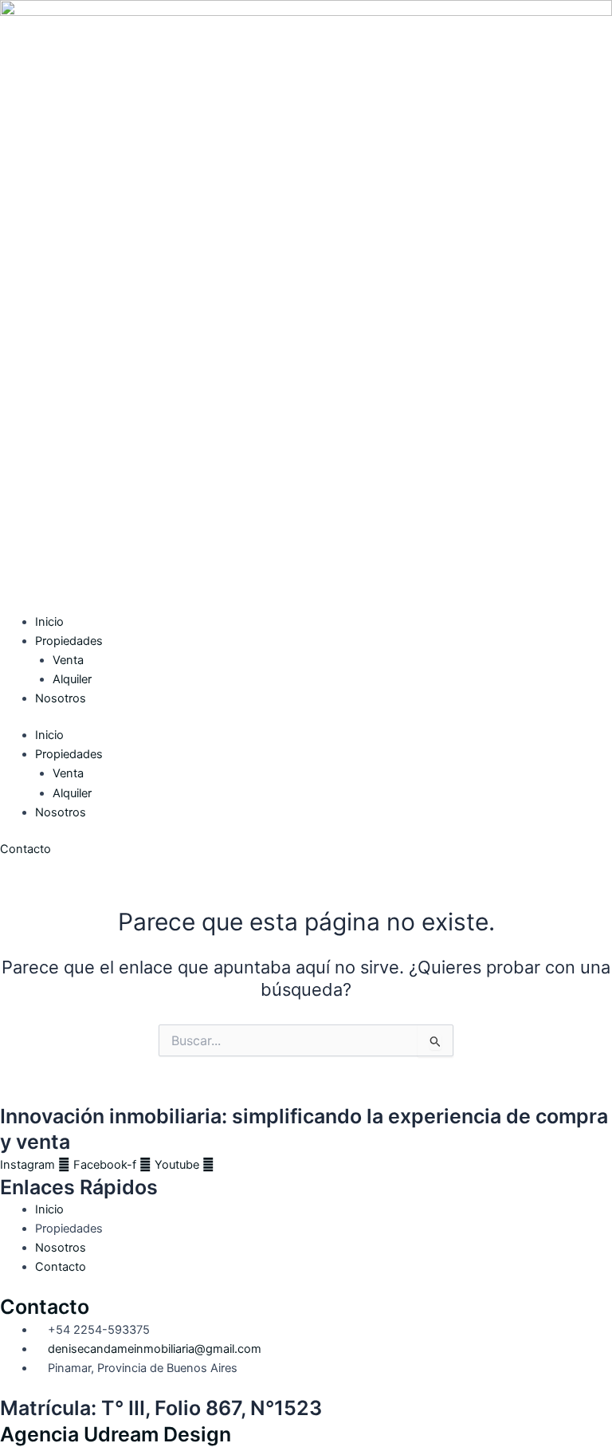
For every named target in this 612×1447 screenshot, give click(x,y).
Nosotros (60, 698)
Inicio (49, 622)
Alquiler (72, 679)
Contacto (44, 1307)
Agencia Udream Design (115, 1434)
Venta (68, 660)
